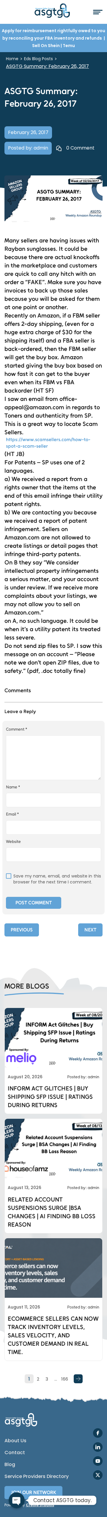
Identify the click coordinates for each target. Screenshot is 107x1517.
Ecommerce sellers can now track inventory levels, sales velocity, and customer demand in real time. (53, 1335)
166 (64, 1379)
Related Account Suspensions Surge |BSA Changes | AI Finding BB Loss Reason (51, 1212)
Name (13, 787)
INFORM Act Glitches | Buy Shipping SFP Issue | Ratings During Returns (50, 1097)
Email (12, 814)
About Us (15, 1440)
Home (12, 59)
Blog (9, 1464)
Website (13, 841)
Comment (16, 729)
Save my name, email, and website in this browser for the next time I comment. (57, 879)
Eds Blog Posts (38, 59)
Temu (69, 46)
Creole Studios (40, 1504)
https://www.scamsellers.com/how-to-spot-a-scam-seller (48, 443)
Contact (14, 1452)
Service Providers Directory (36, 1476)
